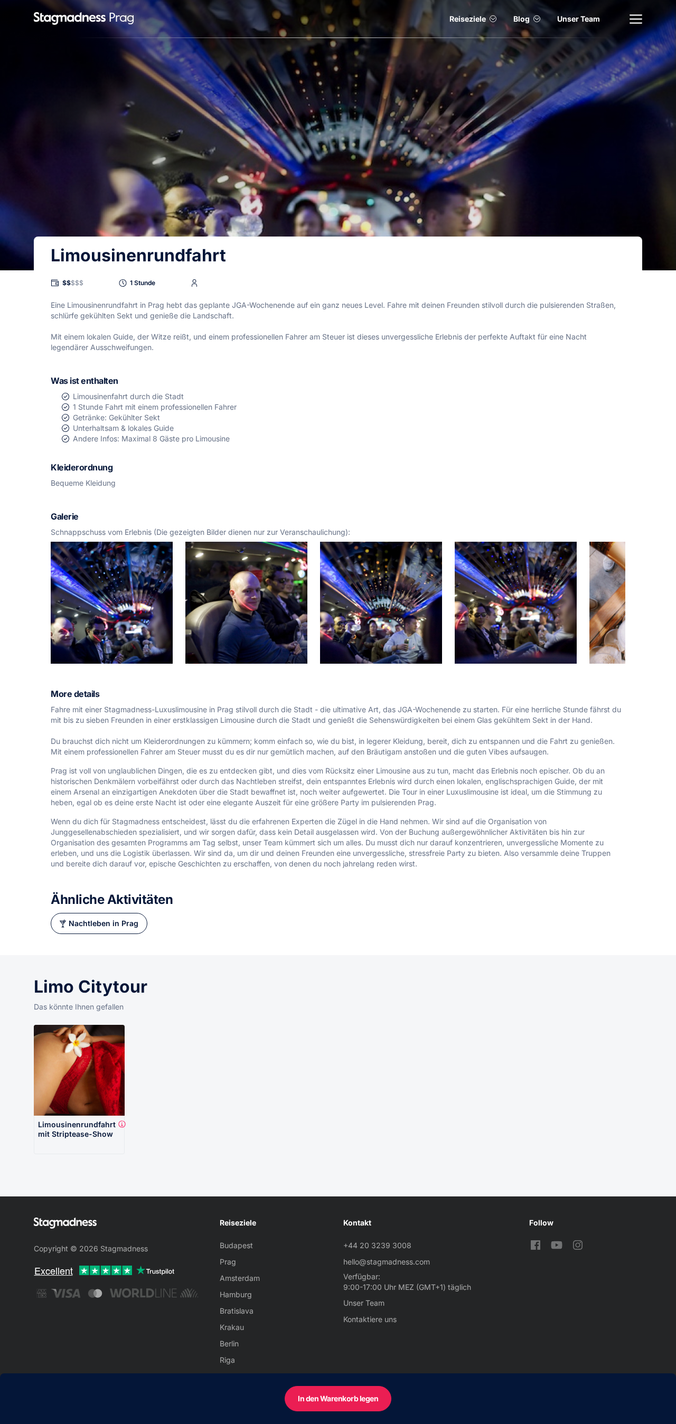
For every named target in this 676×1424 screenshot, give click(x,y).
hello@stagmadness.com (386, 1261)
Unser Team (578, 18)
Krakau (232, 1327)
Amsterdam (240, 1278)
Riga (227, 1359)
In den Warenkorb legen (338, 1398)
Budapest (236, 1245)
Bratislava (236, 1310)
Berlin (229, 1343)
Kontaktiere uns (370, 1319)
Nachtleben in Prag (103, 923)
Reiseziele (467, 18)
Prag (228, 1261)
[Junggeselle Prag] (70, 18)
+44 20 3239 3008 (377, 1245)
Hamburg (236, 1294)
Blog (521, 18)
